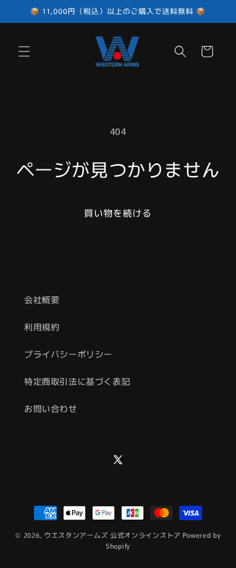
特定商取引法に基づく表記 (77, 381)
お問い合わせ (50, 408)
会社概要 (41, 299)
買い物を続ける (118, 212)
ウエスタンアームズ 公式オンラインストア (112, 535)
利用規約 (41, 327)
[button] (24, 51)
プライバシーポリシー (68, 354)
